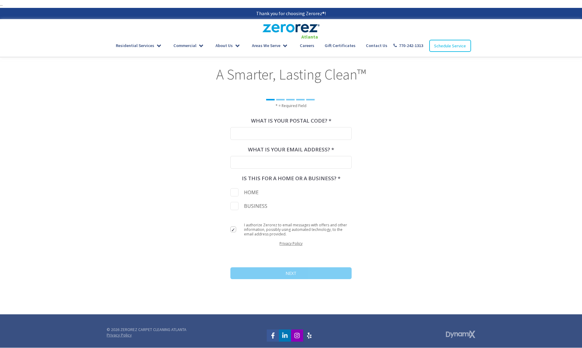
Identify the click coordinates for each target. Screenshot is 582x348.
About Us (224, 45)
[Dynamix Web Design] (460, 334)
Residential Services (135, 45)
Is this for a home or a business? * (291, 178)
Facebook (273, 335)
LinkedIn (285, 335)
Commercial (184, 45)
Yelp (309, 335)
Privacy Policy (291, 243)
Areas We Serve (266, 45)
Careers (307, 45)
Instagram (297, 335)
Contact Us (376, 45)
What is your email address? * (291, 149)
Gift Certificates (340, 45)
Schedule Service (450, 46)
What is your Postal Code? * (291, 120)
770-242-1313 (411, 45)
